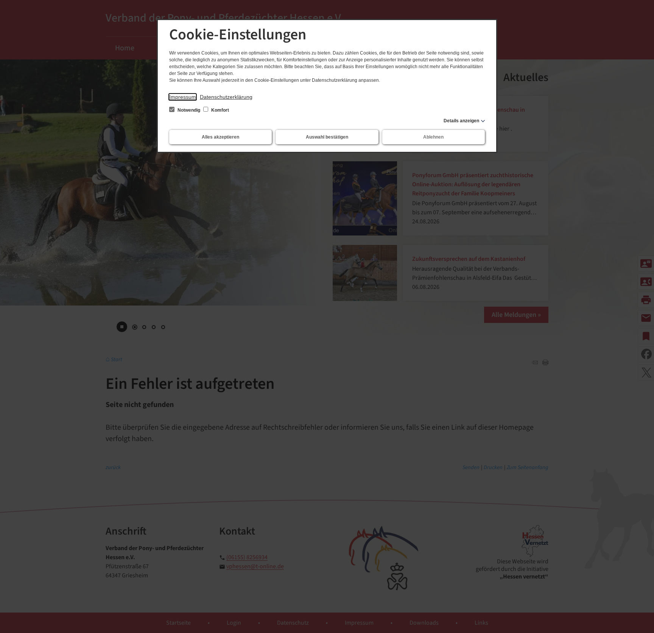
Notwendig (188, 110)
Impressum (182, 97)
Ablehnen (433, 137)
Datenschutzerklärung (226, 97)
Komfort (219, 110)
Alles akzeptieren (220, 137)
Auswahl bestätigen (327, 137)
